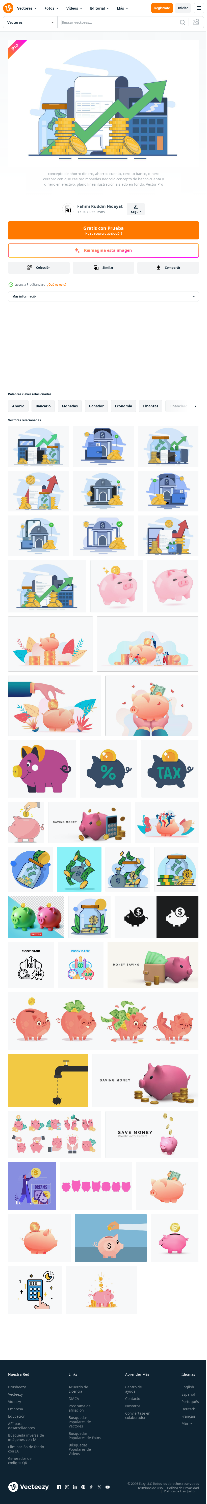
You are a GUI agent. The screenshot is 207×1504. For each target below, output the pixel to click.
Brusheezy (17, 1384)
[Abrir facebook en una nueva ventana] (59, 1484)
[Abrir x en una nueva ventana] (99, 1484)
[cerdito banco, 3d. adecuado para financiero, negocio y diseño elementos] (36, 914)
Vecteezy (15, 1391)
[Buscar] (182, 22)
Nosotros (130, 1403)
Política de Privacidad (179, 1485)
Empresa (15, 1406)
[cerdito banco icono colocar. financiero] (96, 1183)
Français (185, 1413)
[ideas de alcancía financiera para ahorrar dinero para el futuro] (54, 1132)
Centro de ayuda (131, 1386)
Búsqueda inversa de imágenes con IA (25, 1434)
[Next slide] (187, 404)
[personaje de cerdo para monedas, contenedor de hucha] (42, 766)
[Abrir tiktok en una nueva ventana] (91, 1484)
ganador (96, 403)
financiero (178, 403)
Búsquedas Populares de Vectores (79, 1419)
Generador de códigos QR (20, 1458)
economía (123, 403)
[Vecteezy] (8, 8)
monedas (70, 403)
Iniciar (183, 8)
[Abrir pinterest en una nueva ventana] (83, 1484)
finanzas (150, 403)
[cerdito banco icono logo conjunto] (156, 914)
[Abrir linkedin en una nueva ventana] (75, 1484)
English (184, 1384)
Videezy (14, 1399)
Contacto (130, 1396)
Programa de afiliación (79, 1405)
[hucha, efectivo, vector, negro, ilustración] (31, 962)
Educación (16, 1413)
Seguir (136, 212)
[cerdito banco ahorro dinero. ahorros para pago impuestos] (108, 766)
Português (186, 1399)
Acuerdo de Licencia (77, 1386)
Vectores (24, 8)
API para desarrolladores (21, 1423)
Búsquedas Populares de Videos (79, 1451)
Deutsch (185, 1406)
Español (184, 1391)
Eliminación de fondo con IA (20, 1446)
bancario (43, 403)
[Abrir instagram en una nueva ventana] (67, 1484)
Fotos (49, 8)
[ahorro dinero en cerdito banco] (26, 820)
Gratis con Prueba (103, 230)
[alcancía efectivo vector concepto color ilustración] (81, 962)
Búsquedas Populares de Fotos (79, 1435)
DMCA (73, 1396)
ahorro (18, 403)
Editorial (97, 8)
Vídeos (72, 8)
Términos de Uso (146, 1485)
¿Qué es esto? (56, 284)
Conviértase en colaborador (135, 1412)
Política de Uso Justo (175, 1488)
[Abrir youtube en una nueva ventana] (108, 1484)
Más (120, 8)
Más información (25, 294)
